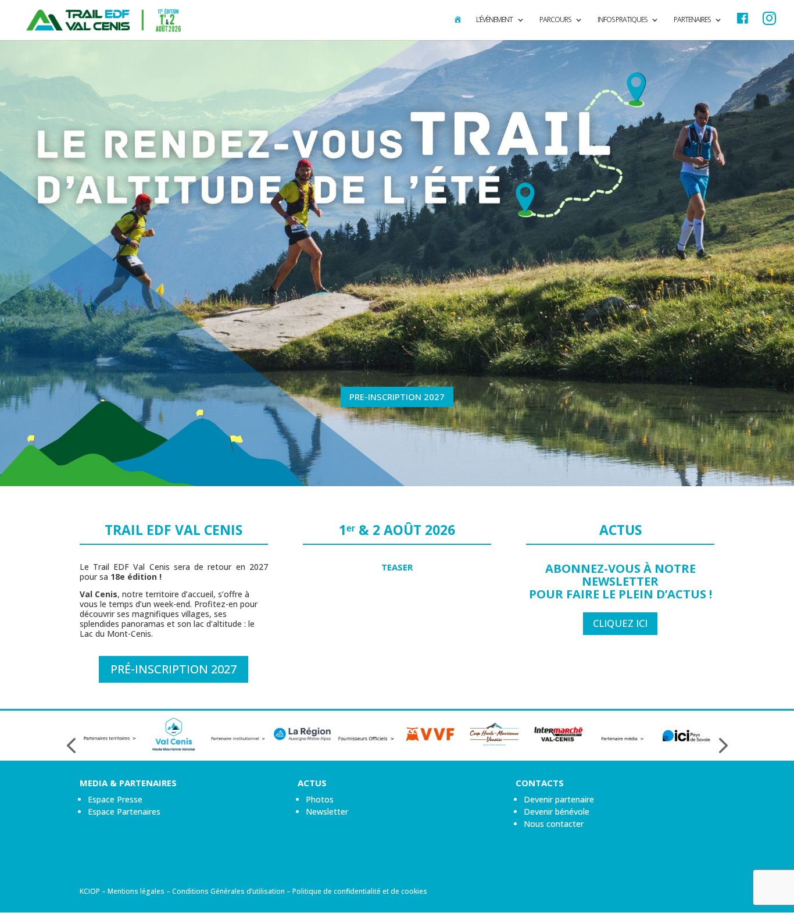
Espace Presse (115, 799)
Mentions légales (136, 891)
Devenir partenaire (559, 799)
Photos (320, 799)
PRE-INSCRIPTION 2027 (397, 396)
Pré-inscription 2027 (173, 669)
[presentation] (71, 745)
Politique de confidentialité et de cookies (359, 891)
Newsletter (327, 811)
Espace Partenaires (124, 811)
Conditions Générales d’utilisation (228, 891)
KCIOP (90, 891)
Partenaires (692, 20)
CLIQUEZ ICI (620, 623)
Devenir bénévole (556, 811)
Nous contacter (554, 823)
